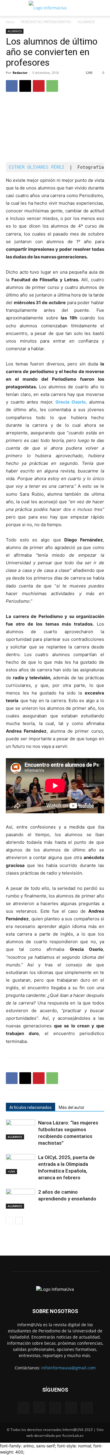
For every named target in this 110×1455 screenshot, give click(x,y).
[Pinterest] (39, 86)
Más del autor (71, 1107)
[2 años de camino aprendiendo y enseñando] (20, 1199)
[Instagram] (39, 1407)
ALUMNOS (86, 21)
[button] (10, 8)
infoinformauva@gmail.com (68, 1368)
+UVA (11, 1171)
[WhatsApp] (52, 86)
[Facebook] (12, 86)
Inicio (10, 21)
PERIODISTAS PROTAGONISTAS (46, 21)
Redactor (20, 72)
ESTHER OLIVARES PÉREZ (36, 167)
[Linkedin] (55, 1408)
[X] (25, 86)
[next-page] (19, 1220)
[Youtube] (87, 1408)
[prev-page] (9, 1220)
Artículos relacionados (30, 1107)
